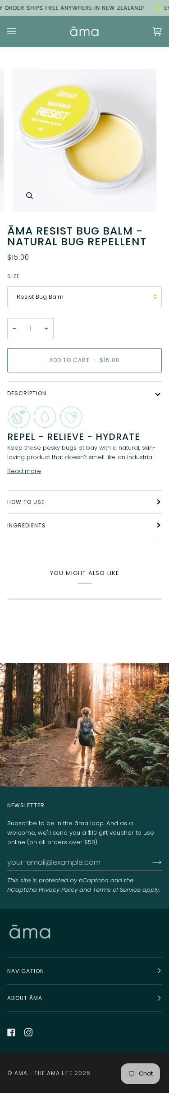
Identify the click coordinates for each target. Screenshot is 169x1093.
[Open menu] (20, 31)
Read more (24, 471)
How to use (26, 502)
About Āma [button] (24, 998)
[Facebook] (11, 1032)
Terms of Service (117, 889)
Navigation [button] (25, 971)
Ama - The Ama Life (43, 1073)
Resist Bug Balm (40, 296)
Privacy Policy (58, 889)
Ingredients (26, 525)
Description (26, 393)
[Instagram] (28, 1032)
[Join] (150, 862)
